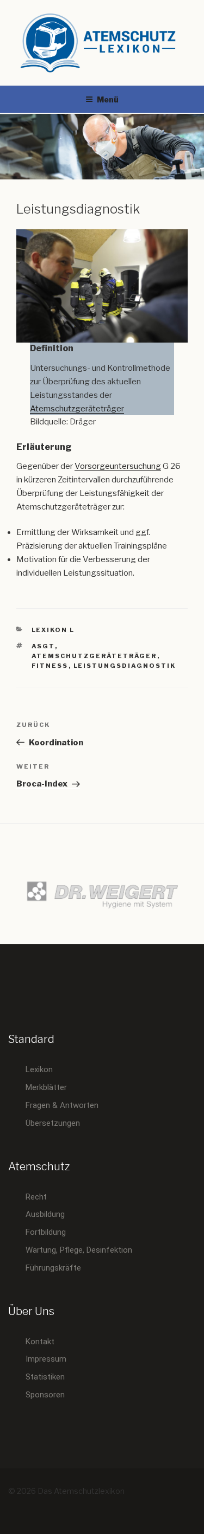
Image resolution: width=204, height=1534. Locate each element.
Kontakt (40, 1341)
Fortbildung (46, 1232)
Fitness (50, 665)
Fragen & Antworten (62, 1105)
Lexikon (39, 1069)
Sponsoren (45, 1395)
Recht (36, 1197)
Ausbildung (45, 1214)
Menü (108, 99)
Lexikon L (53, 630)
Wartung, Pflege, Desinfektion (79, 1250)
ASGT (43, 646)
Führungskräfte (53, 1268)
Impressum (46, 1359)
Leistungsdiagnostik (124, 665)
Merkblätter (46, 1087)
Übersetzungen (53, 1123)
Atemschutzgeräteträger (77, 409)
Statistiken (45, 1377)
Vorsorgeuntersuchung (118, 466)
